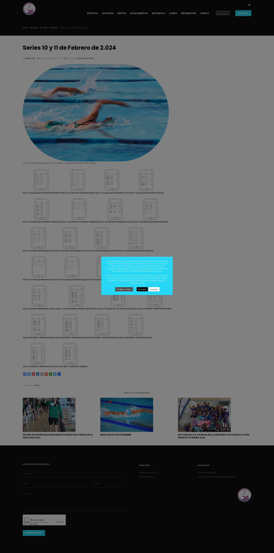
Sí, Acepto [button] (154, 289)
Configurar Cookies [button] (124, 289)
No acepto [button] (142, 289)
